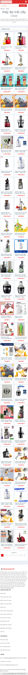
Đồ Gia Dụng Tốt (21, 673)
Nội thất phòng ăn (5, 650)
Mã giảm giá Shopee (5, 628)
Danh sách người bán (6, 614)
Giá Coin (6, 671)
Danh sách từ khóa (5, 617)
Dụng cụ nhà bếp (5, 643)
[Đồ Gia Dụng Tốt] (7, 569)
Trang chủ (2, 8)
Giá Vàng (23, 669)
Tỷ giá (9, 669)
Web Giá (2, 671)
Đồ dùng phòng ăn (5, 646)
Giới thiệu (3, 593)
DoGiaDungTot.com (11, 673)
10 (24, 555)
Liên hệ (2, 631)
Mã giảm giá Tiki (4, 621)
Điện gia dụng (4, 639)
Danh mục (3, 607)
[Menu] (26, 2)
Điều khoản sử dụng (5, 600)
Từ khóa (7, 8)
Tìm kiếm (22, 5)
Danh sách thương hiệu (6, 610)
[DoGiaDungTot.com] (8, 1)
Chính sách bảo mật (5, 597)
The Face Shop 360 (16, 669)
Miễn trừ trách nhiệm (6, 604)
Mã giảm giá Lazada (5, 624)
